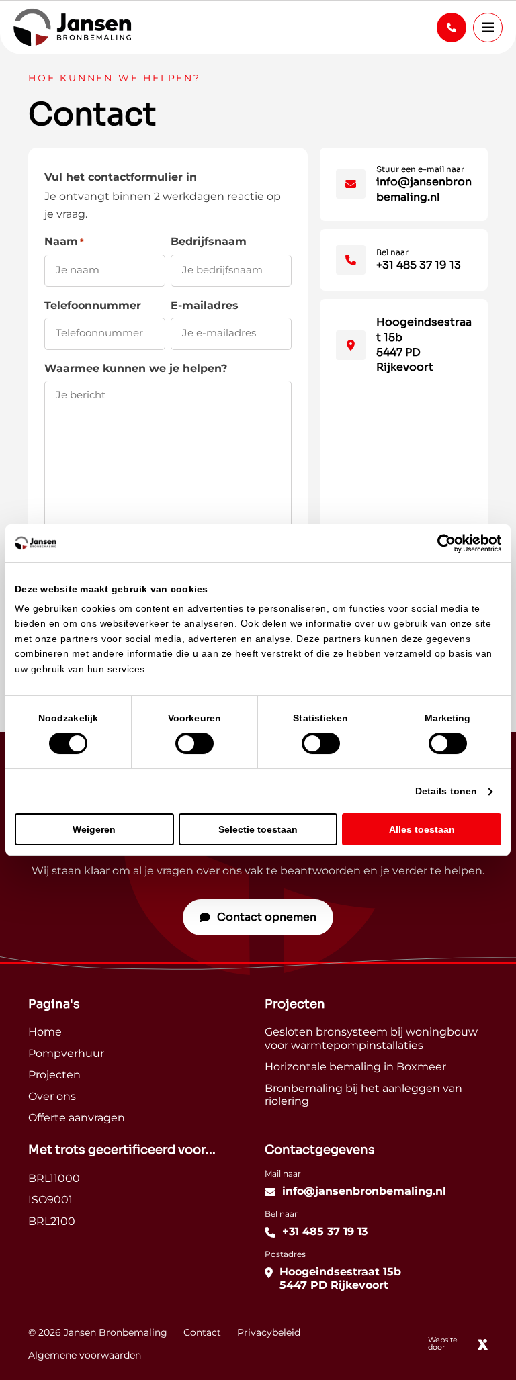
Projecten (54, 1075)
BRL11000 (54, 1179)
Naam (64, 242)
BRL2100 (51, 1222)
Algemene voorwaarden (84, 1356)
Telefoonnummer (92, 306)
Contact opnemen (266, 917)
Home (45, 1032)
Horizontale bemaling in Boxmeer (355, 1067)
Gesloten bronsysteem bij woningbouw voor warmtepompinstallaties (371, 1039)
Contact (202, 1333)
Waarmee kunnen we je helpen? (135, 369)
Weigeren (94, 829)
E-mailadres (205, 306)
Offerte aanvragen (76, 1118)
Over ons (52, 1097)
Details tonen (446, 791)
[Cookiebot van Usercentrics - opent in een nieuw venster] (442, 543)
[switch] (194, 743)
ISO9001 (50, 1200)
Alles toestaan (422, 829)
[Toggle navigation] (488, 27)
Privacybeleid (268, 1333)
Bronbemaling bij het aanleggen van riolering (363, 1095)
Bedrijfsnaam (209, 242)
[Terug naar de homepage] (72, 27)
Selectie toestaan (258, 829)
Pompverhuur (66, 1054)
